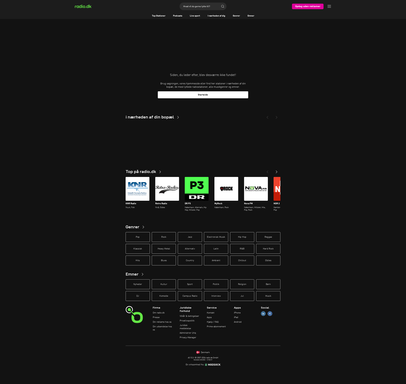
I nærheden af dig (216, 16)
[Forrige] (267, 170)
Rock (163, 237)
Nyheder (137, 284)
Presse (156, 317)
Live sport (195, 16)
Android (238, 322)
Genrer (236, 16)
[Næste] (276, 170)
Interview (216, 296)
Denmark (205, 352)
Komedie (163, 296)
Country (190, 260)
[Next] (276, 116)
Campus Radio (190, 296)
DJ (137, 296)
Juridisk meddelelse (185, 327)
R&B (242, 249)
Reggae (268, 237)
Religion (242, 284)
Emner (251, 16)
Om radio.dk (159, 313)
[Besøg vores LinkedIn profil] (263, 313)
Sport (190, 284)
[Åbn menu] (329, 6)
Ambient (216, 260)
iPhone (237, 313)
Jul (242, 296)
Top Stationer (158, 16)
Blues (164, 260)
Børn (268, 284)
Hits (138, 260)
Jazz (190, 237)
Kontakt (210, 313)
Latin (216, 249)
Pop (138, 237)
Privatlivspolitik (187, 321)
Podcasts (177, 16)
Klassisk (137, 249)
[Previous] (267, 116)
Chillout (242, 260)
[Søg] (223, 6)
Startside (203, 95)
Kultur (163, 284)
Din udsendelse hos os (162, 328)
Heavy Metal (164, 249)
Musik (268, 296)
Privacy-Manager (188, 337)
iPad (236, 317)
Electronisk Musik (216, 237)
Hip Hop (242, 237)
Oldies (268, 260)
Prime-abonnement (216, 326)
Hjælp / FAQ (213, 322)
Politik (216, 284)
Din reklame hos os (162, 322)
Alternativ (190, 249)
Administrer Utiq (188, 333)
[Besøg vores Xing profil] (270, 313)
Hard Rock (268, 249)
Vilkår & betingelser (189, 316)
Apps (209, 317)
